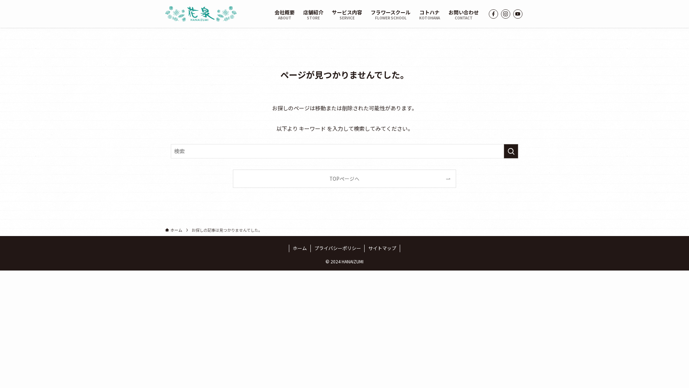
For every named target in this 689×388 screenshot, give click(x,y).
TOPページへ (344, 178)
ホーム (300, 248)
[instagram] (505, 14)
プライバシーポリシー (337, 248)
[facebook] (493, 14)
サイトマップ (382, 248)
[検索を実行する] (511, 151)
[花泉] (201, 14)
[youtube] (517, 14)
